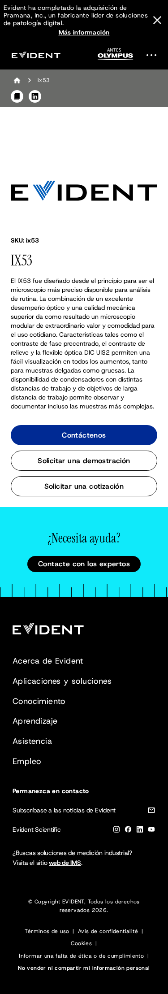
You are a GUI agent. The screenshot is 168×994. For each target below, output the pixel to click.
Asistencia (32, 741)
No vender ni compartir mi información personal (84, 968)
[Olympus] (116, 56)
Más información (84, 32)
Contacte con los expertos (84, 564)
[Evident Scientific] (36, 55)
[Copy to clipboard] (17, 96)
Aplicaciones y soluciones (62, 681)
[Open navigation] (154, 55)
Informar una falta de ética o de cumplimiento (81, 955)
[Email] (151, 811)
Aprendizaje (35, 721)
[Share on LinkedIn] (35, 96)
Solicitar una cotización (84, 486)
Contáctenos (84, 435)
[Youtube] (151, 831)
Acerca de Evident (48, 660)
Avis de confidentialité (108, 931)
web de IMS (65, 863)
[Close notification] (157, 20)
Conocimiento (39, 701)
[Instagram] (116, 831)
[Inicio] (17, 80)
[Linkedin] (140, 831)
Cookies (81, 943)
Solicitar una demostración (84, 460)
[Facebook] (128, 831)
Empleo (27, 761)
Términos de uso (47, 931)
